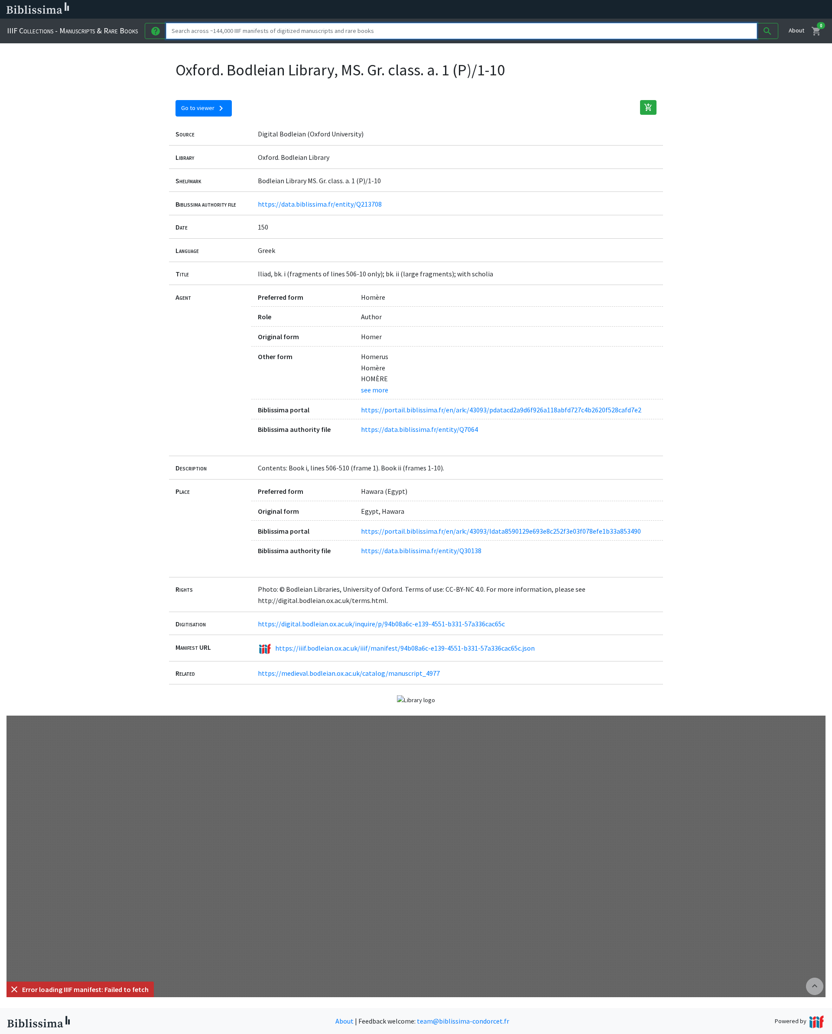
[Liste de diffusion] (402, 9)
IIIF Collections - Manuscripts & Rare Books (72, 31)
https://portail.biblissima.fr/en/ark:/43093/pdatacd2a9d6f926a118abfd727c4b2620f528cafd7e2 (501, 409)
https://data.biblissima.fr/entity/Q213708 (320, 204)
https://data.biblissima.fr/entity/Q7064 (419, 429)
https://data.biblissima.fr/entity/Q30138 (421, 550)
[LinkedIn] (416, 9)
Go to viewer (203, 108)
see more (374, 390)
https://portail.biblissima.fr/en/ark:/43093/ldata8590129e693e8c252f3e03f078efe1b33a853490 (501, 531)
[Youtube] (458, 9)
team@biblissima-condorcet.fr (463, 1021)
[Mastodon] (444, 9)
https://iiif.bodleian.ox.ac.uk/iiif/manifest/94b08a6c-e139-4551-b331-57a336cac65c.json (405, 647)
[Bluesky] (430, 9)
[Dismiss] (14, 989)
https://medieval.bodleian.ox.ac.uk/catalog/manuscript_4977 (349, 673)
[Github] (471, 9)
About (796, 30)
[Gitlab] (485, 9)
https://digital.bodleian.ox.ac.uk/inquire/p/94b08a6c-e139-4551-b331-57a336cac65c (381, 623)
